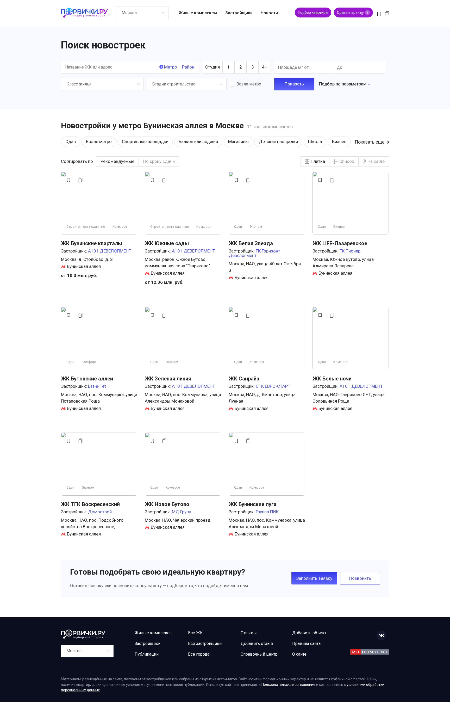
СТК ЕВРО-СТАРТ (273, 386)
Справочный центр (259, 654)
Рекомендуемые (117, 161)
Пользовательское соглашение (288, 684)
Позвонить (360, 578)
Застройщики (239, 12)
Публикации (147, 654)
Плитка (318, 161)
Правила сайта (306, 643)
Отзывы (249, 632)
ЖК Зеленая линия (168, 378)
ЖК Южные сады (167, 243)
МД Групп (181, 511)
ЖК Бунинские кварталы (91, 243)
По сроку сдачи (159, 161)
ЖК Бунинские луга (253, 504)
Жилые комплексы (198, 12)
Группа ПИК (267, 511)
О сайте (299, 654)
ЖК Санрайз (244, 378)
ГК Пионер (350, 251)
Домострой (100, 511)
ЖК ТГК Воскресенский (90, 504)
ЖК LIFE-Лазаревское (339, 243)
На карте (376, 161)
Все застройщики (205, 643)
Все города (198, 654)
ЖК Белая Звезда (251, 243)
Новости (269, 12)
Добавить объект (309, 632)
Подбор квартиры (313, 12)
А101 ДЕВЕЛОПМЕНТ (109, 251)
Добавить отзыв (257, 643)
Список (346, 161)
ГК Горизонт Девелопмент (254, 253)
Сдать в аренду (352, 12)
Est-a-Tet (97, 386)
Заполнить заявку (314, 578)
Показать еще (370, 142)
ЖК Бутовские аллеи (87, 378)
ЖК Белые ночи (332, 378)
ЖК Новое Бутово (167, 504)
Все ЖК (195, 632)
